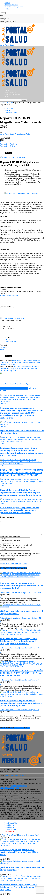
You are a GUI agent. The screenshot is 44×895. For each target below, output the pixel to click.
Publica (7, 9)
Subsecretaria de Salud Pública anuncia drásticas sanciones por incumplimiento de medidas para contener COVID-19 (20, 362)
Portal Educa (9, 827)
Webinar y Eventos (11, 5)
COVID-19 (9, 108)
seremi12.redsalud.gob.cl (9, 295)
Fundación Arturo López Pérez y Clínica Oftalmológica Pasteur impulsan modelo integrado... (18, 887)
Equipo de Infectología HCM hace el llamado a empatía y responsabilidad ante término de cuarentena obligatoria (19, 368)
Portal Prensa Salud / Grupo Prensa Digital (15, 134)
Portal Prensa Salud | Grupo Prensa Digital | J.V (22, 680)
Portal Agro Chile (11, 823)
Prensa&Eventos (10, 829)
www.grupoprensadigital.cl (13, 787)
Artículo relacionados (14, 388)
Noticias (7, 3)
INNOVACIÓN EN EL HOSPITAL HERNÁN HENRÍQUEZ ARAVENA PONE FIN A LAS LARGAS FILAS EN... (21, 673)
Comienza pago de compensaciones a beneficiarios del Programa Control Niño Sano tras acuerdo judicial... (21, 585)
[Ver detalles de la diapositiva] (22, 193)
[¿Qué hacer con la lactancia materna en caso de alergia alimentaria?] (22, 424)
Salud (2, 443)
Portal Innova (9, 825)
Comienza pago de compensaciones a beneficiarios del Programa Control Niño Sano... (19, 852)
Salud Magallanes (11, 112)
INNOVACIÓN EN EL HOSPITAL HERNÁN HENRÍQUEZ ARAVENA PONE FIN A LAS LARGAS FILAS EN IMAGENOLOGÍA (21, 472)
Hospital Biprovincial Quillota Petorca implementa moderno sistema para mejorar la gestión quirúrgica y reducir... (21, 703)
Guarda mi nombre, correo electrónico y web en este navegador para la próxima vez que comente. (20, 555)
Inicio (2, 103)
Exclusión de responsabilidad (28, 835)
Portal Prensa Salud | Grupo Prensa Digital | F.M (23, 593)
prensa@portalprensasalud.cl (15, 775)
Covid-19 (8, 339)
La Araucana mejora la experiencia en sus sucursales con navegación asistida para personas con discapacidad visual (19, 510)
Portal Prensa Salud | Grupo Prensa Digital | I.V (22, 648)
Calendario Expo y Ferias (14, 7)
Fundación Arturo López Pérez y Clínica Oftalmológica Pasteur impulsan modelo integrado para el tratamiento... (18, 641)
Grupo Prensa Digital (9, 835)
